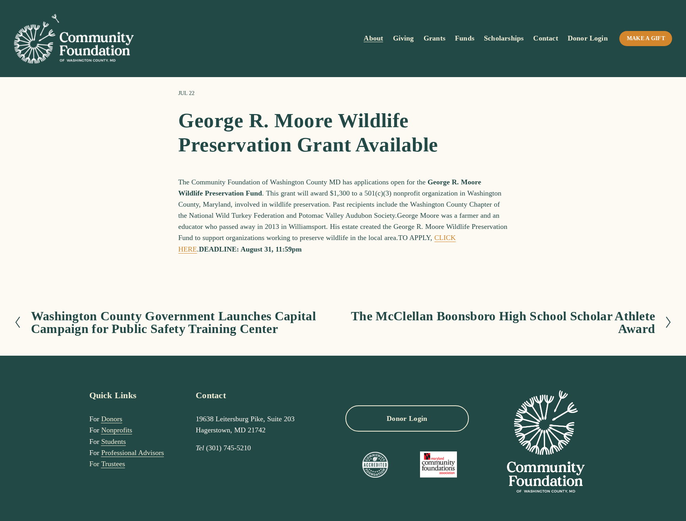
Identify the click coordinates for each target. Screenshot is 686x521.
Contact (545, 38)
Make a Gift (646, 38)
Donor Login (588, 38)
